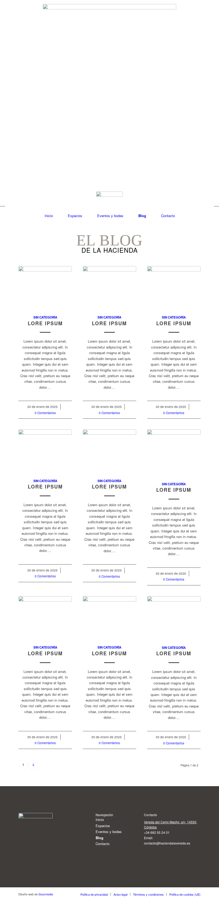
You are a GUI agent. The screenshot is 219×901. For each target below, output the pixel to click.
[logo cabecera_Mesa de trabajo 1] (109, 71)
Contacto (103, 843)
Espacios (103, 825)
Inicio (100, 819)
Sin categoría (45, 317)
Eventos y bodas (109, 831)
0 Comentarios (45, 413)
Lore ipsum (45, 323)
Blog (99, 837)
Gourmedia (45, 894)
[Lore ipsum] (45, 287)
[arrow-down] (109, 204)
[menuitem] (48, 215)
